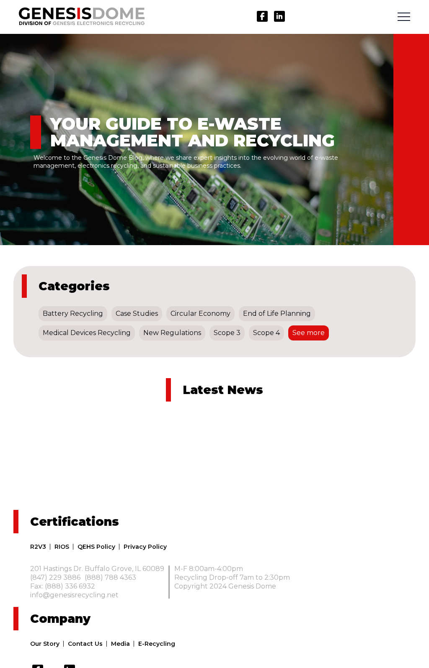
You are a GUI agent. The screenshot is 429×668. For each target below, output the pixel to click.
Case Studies (137, 313)
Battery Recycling (73, 313)
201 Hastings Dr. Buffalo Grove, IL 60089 (97, 569)
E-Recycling (156, 644)
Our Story (44, 644)
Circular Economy (200, 313)
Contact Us (85, 644)
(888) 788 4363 (110, 577)
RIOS (61, 547)
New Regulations (172, 333)
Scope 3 (227, 333)
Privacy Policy (145, 547)
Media (120, 644)
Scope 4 (266, 333)
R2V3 (38, 547)
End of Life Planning (277, 313)
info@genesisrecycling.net (74, 595)
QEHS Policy (96, 547)
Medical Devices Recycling (87, 333)
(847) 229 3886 (55, 577)
